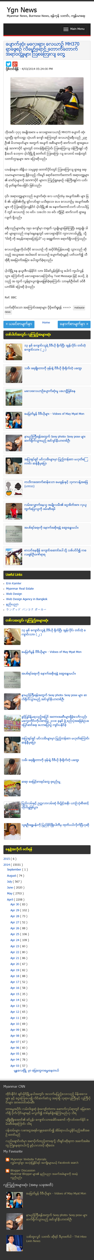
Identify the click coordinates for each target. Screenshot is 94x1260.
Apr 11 (15, 1018)
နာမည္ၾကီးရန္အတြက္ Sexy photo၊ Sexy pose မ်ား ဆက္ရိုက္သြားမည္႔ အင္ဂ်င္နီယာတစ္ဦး (55, 439)
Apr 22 (15, 952)
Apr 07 (15, 1042)
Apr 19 (15, 970)
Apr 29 (15, 911)
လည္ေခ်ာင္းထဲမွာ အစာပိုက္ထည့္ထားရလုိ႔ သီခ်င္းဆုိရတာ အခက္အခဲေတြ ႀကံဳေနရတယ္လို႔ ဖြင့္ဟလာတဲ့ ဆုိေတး (48, 1143)
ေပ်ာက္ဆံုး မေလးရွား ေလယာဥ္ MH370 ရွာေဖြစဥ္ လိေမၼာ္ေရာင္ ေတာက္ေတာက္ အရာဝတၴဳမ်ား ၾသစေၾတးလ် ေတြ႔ (42, 49)
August (12, 876)
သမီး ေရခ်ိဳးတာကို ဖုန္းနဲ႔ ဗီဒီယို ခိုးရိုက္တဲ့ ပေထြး (53, 369)
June (10, 888)
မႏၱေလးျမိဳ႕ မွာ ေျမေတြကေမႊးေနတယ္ (36, 1071)
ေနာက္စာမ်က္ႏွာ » (74, 324)
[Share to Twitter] (8, 64)
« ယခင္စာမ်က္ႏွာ (19, 324)
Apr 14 (15, 1000)
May (10, 894)
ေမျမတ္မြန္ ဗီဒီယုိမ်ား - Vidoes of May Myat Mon (54, 414)
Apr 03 (15, 1066)
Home (46, 323)
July (10, 882)
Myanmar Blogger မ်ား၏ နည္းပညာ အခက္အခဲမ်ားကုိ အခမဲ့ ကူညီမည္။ (44, 1176)
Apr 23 (15, 946)
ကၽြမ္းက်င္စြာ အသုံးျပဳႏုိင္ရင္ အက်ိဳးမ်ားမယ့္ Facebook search (44, 1163)
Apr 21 (15, 958)
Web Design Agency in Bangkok (26, 599)
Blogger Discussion (22, 1171)
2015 (7, 859)
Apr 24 (15, 940)
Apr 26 (15, 929)
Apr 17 (15, 982)
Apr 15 (15, 994)
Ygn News (22, 11)
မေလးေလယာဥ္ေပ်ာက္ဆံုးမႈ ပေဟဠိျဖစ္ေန (50, 391)
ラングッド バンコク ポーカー (26, 610)
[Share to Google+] (15, 64)
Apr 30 (15, 905)
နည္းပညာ (12, 605)
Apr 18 (15, 976)
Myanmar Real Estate (20, 589)
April (10, 900)
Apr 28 (15, 916)
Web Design (14, 594)
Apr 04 (15, 1060)
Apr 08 (15, 1036)
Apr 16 (15, 988)
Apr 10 (15, 1024)
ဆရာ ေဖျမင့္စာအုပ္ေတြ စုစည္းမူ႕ (41, 782)
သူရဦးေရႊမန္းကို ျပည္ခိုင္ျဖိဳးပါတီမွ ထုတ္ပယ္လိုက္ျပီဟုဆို (55, 825)
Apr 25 (15, 934)
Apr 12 (15, 1012)
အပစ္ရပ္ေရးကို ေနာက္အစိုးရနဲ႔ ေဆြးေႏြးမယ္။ (51, 528)
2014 (7, 865)
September (14, 870)
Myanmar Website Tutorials (28, 1160)
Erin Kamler (13, 584)
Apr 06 (15, 1048)
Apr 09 (15, 1030)
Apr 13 (15, 1006)
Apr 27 (15, 923)
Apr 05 (15, 1054)
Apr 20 (15, 964)
